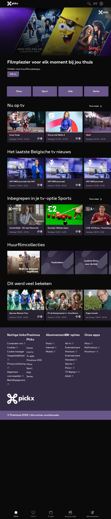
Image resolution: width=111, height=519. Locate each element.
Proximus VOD (34, 360)
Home (30, 348)
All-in (68, 343)
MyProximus (91, 347)
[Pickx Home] (20, 399)
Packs (49, 343)
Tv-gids (30, 356)
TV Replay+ (71, 372)
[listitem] (23, 262)
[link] (25, 126)
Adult (68, 376)
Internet (50, 347)
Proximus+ (90, 352)
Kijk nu (13, 74)
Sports (69, 364)
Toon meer (94, 106)
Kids (29, 372)
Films (29, 364)
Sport (29, 368)
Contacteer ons (15, 343)
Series (30, 376)
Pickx (87, 343)
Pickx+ (69, 368)
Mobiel (49, 352)
